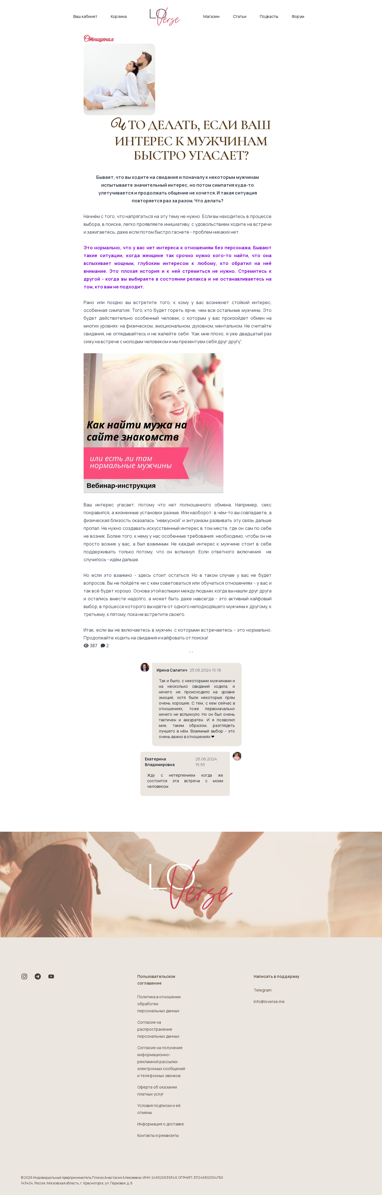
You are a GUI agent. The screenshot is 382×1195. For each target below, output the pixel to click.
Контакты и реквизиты (158, 1135)
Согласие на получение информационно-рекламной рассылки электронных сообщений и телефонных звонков (161, 1061)
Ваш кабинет (85, 16)
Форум (298, 16)
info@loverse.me (269, 1001)
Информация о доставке (160, 1124)
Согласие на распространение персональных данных (158, 1029)
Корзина (119, 16)
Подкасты (269, 16)
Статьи (239, 16)
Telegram (263, 990)
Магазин (211, 16)
